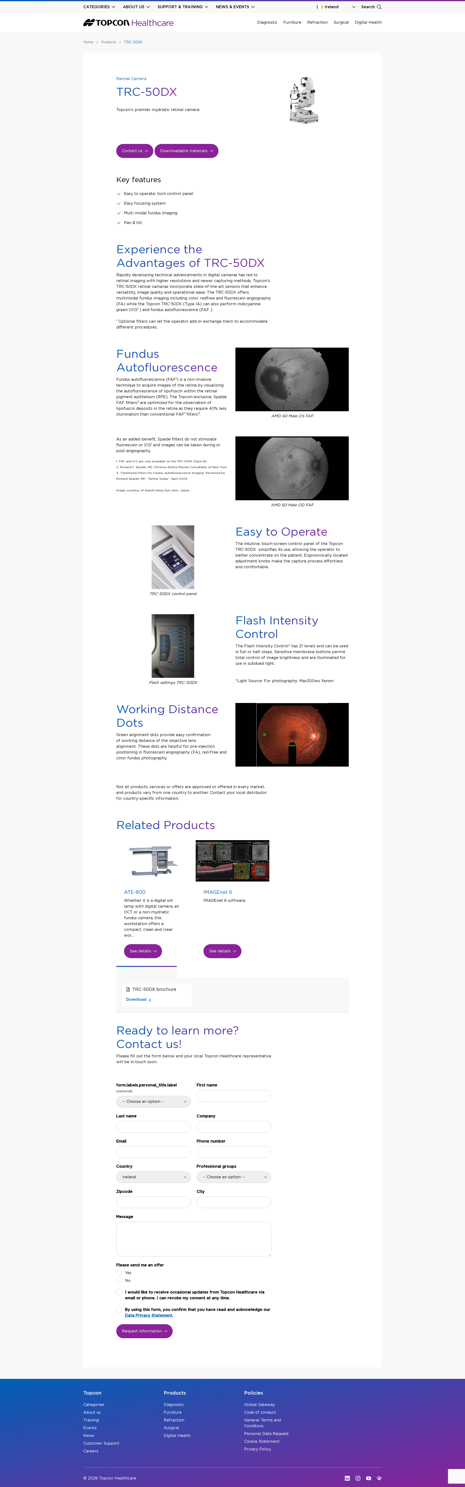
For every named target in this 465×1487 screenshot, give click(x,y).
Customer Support (101, 1443)
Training (91, 1420)
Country (124, 1166)
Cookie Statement (262, 1441)
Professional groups (216, 1166)
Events (90, 1428)
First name (207, 1085)
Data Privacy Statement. (149, 1315)
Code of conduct (260, 1412)
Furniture (292, 22)
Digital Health (368, 22)
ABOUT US (133, 7)
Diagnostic (267, 22)
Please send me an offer (140, 1265)
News (88, 1436)
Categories (93, 1405)
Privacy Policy (257, 1449)
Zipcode (124, 1192)
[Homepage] (128, 22)
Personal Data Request (266, 1434)
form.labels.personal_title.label (146, 1088)
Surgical (341, 22)
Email (121, 1141)
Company (206, 1116)
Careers (90, 1451)
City (201, 1192)
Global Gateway (259, 1405)
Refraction (317, 22)
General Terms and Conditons (262, 1423)
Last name (126, 1116)
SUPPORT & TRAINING (180, 7)
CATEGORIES (96, 7)
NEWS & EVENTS (232, 7)
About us (92, 1412)
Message (124, 1217)
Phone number (211, 1141)
